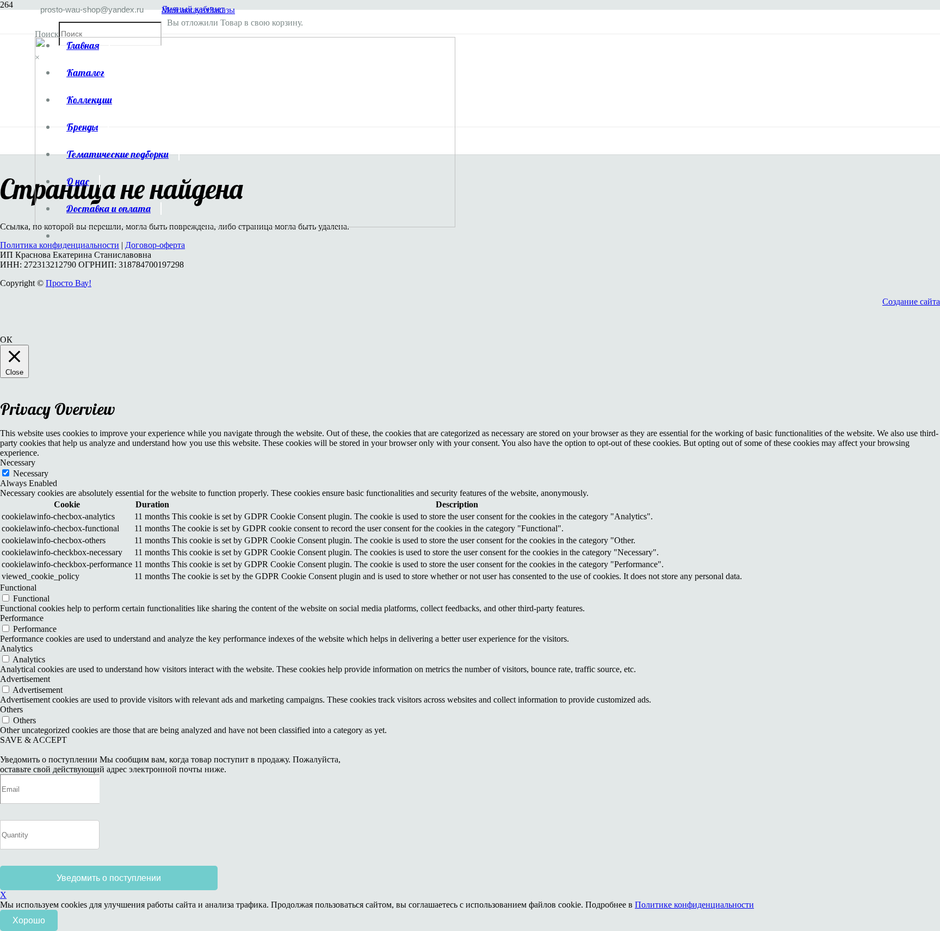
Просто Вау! (68, 283)
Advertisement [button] (25, 679)
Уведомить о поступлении (109, 878)
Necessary (30, 473)
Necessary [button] (17, 462)
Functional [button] (18, 587)
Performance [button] (22, 618)
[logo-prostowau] (245, 224)
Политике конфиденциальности (694, 904)
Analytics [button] (16, 648)
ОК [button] (6, 339)
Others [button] (11, 709)
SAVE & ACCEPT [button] (33, 739)
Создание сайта (911, 301)
